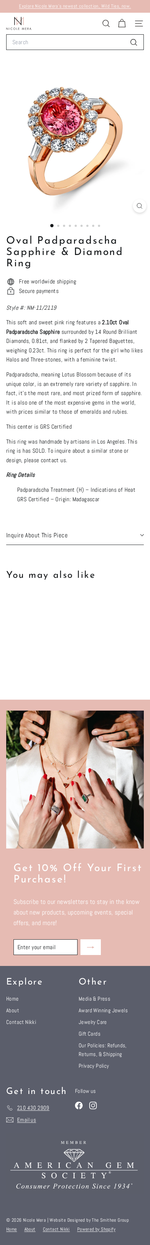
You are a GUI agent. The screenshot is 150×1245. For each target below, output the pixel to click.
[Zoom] (139, 206)
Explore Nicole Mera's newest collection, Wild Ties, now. (75, 6)
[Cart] (121, 23)
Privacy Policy (94, 1065)
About (12, 1010)
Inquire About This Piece (37, 535)
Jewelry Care (93, 1021)
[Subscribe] (90, 947)
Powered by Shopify (96, 1229)
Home (12, 998)
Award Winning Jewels (103, 1010)
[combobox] (75, 42)
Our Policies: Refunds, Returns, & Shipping (103, 1050)
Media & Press (94, 998)
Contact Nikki (21, 1021)
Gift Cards (89, 1033)
